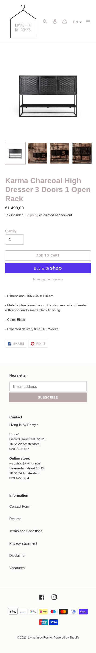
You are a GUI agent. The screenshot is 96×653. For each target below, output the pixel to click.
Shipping (31, 215)
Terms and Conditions (25, 531)
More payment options (48, 279)
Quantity (11, 231)
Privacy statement (23, 543)
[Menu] (88, 21)
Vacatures (17, 568)
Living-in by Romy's (40, 637)
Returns (15, 519)
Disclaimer (17, 555)
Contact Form (19, 506)
